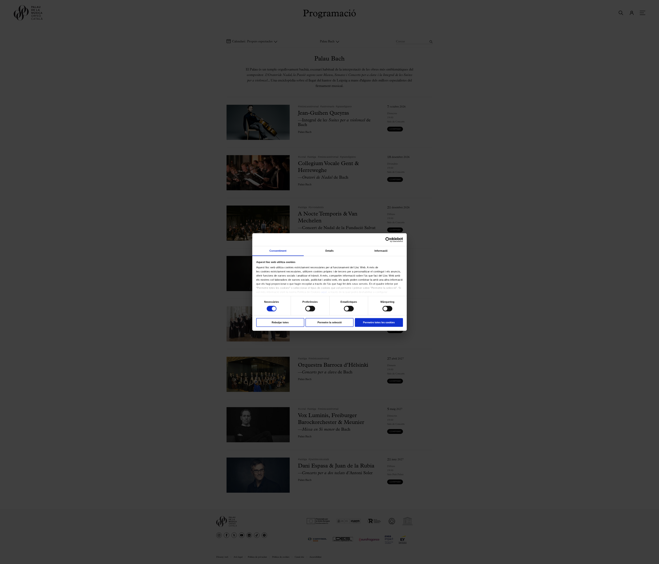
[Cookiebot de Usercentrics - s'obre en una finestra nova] (388, 239)
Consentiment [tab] (277, 250)
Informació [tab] (381, 250)
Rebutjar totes (280, 322)
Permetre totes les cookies (379, 322)
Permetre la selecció (329, 322)
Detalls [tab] (329, 250)
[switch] (310, 308)
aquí (324, 292)
